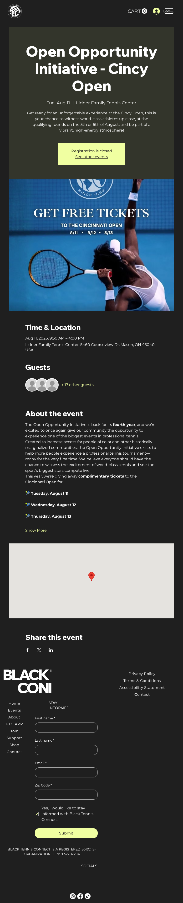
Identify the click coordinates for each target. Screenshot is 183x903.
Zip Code (43, 785)
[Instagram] (73, 896)
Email (40, 763)
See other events (91, 156)
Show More (36, 530)
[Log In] (156, 11)
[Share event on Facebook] (27, 650)
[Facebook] (80, 896)
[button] (137, 11)
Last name (44, 740)
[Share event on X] (39, 650)
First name (45, 718)
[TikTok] (88, 896)
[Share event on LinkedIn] (51, 650)
